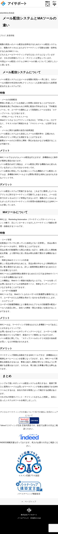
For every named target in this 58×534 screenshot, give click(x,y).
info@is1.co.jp (35, 518)
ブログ (3, 35)
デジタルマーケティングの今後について (17, 412)
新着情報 (10, 35)
